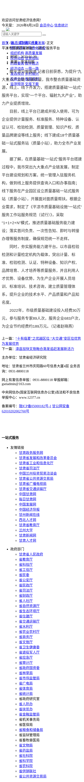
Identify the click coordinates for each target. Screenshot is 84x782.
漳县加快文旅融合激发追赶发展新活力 (45, 349)
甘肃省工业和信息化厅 (36, 463)
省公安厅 (26, 580)
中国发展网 (27, 504)
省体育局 (26, 688)
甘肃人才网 (27, 540)
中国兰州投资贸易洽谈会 (38, 473)
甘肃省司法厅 (29, 468)
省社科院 (26, 755)
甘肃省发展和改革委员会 (38, 458)
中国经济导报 (29, 509)
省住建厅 (26, 616)
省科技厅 (26, 564)
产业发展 (38, 43)
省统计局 (26, 694)
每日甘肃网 (27, 499)
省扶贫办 (26, 709)
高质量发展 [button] (33, 53)
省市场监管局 (29, 678)
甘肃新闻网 (27, 535)
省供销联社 (27, 771)
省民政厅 (26, 585)
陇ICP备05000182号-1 (35, 406)
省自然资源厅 (29, 606)
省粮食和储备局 (31, 730)
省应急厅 (26, 657)
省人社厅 (26, 601)
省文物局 (26, 745)
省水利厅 (26, 626)
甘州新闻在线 (29, 515)
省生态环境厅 (29, 611)
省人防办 (26, 704)
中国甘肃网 (27, 494)
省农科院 (26, 766)
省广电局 (26, 683)
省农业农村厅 (29, 632)
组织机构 (17, 53)
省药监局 (26, 750)
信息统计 (61, 25)
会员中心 (46, 25)
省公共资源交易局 (33, 776)
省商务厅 (26, 637)
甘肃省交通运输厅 (33, 489)
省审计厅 (26, 663)
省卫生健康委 (29, 647)
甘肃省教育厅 (29, 525)
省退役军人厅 (29, 652)
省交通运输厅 (29, 621)
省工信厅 (26, 570)
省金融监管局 (29, 714)
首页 (5, 43)
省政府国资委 (29, 668)
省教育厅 (26, 559)
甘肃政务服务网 (31, 453)
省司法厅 (26, 590)
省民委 (24, 575)
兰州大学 (26, 530)
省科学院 (26, 761)
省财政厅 (26, 595)
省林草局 (26, 673)
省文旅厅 (26, 642)
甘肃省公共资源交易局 (36, 478)
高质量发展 (19, 43)
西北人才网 (27, 520)
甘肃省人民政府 (31, 554)
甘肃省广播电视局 (33, 484)
